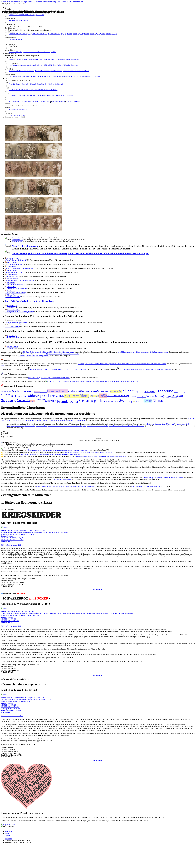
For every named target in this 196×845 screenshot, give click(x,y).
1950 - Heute (9, 69)
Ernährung (164, 391)
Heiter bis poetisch (30, 76)
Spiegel (101, 456)
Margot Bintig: (12, 266)
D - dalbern (31, 84)
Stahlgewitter (19, 396)
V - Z (6, 99)
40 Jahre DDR (34, 65)
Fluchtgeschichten (62, 65)
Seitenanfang (9, 831)
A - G (7, 82)
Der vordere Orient (83, 71)
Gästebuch (8, 113)
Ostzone (9, 400)
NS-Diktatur (39, 59)
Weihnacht (137, 401)
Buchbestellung (21, 115)
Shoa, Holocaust (59, 59)
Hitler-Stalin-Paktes (51, 454)
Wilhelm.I (94, 396)
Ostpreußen (169, 396)
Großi (141, 396)
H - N (7, 88)
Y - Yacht (41, 101)
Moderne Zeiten (14, 71)
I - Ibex (19, 90)
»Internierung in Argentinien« (61, 479)
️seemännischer (146, 369)
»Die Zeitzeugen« (147, 486)
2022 (29, 26)
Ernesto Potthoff (163, 478)
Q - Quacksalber (28, 95)
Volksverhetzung (129, 390)
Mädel (175, 392)
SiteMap (7, 833)
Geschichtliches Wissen (43, 76)
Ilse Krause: (11, 283)
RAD (134, 396)
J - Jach (24, 90)
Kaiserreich (12, 59)
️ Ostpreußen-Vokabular (73, 101)
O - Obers (12, 95)
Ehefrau (158, 400)
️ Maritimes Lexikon (58, 101)
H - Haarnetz (13, 90)
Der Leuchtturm (10, 348)
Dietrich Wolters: (12, 278)
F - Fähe (48, 84)
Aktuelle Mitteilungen (30, 15)
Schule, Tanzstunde (36, 71)
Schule (148, 400)
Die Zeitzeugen (10, 28)
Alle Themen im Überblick (91, 76)
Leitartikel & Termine (16, 15)
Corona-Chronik (10, 24)
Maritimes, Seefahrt (62, 71)
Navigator (6, 4)
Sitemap (11, 20)
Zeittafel (141, 398)
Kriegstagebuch (6, 394)
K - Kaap (30, 90)
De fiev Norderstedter (12, 337)
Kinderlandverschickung (182, 392)
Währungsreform (24, 65)
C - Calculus (23, 84)
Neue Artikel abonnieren (25, 246)
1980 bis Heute (52, 65)
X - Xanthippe (33, 101)
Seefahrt (51, 400)
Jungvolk (150, 392)
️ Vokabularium (58, 369)
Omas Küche (13, 76)
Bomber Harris (57, 391)
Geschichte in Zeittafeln (58, 76)
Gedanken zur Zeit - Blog (74, 76)
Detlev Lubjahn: (12, 262)
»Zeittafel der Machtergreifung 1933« (98, 425)
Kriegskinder (24, 52)
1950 (103, 396)
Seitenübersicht (10, 18)
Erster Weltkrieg (29, 59)
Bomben (11, 391)
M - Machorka (46, 90)
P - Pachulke (19, 95)
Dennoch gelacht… (50, 52)
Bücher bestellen (14, 52)
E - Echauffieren (40, 84)
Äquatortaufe (3, 391)
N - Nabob (54, 90)
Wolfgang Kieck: (12, 258)
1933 (134, 401)
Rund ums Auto (73, 65)
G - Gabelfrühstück (57, 84)
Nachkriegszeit (14, 65)
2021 (21, 26)
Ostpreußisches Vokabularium (89, 391)
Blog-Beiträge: (29, 301)
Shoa (57, 396)
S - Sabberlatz (49, 95)
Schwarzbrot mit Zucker (36, 52)
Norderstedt (25, 391)
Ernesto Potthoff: (12, 347)
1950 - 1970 (43, 65)
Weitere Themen (10, 75)
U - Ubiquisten (68, 95)
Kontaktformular (14, 109)
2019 (10, 26)
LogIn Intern (13, 46)
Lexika (7, 78)
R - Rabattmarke (39, 95)
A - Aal (11, 84)
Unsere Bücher (10, 50)
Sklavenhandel (58, 450)
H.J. (61, 396)
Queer (180, 395)
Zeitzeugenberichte (11, 54)
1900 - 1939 (20, 59)
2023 (32, 26)
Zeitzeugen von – (23, 34)
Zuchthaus (90, 452)
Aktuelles (8, 9)
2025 (40, 26)
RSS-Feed (40, 15)
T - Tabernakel (58, 95)
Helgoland (141, 392)
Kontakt (7, 104)
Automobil (116, 391)
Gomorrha (23, 400)
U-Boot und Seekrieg (72, 59)
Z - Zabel (47, 101)
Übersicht (12, 34)
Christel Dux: (11, 287)
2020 (18, 26)
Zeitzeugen (37, 392)
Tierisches (20, 76)
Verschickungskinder (49, 71)
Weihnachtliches (24, 71)
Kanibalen (40, 399)
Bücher (32, 401)
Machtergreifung (111, 401)
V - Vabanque (13, 101)
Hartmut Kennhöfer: (13, 310)
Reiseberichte (72, 71)
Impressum (17, 20)
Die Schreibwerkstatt (15, 39)
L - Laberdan (37, 90)
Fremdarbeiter (67, 401)
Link (49, 378)
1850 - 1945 (9, 57)
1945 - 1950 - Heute (11, 63)
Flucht (130, 396)
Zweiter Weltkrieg (48, 59)
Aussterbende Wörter (117, 395)
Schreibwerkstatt (10, 37)
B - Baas (16, 84)
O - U (7, 94)
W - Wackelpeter (23, 101)
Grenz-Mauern (43, 392)
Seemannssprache (91, 400)
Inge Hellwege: (12, 336)
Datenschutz (25, 20)
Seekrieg (125, 400)
